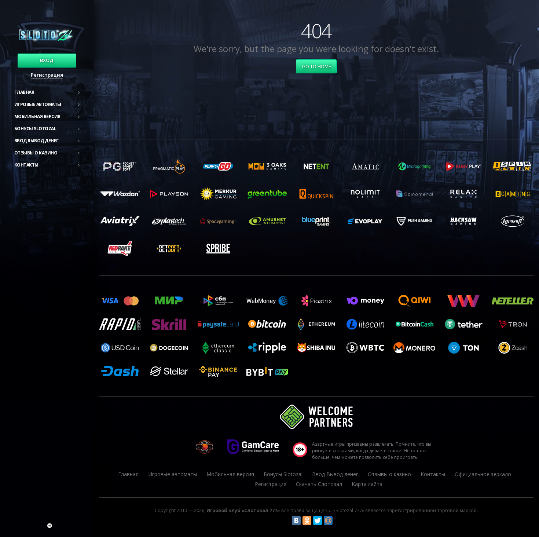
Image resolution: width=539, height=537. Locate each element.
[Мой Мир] (328, 520)
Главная (24, 92)
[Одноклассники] (306, 520)
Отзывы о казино (36, 153)
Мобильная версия (37, 116)
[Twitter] (317, 520)
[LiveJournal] (338, 520)
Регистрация (47, 75)
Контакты (26, 165)
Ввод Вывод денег (36, 141)
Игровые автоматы (37, 104)
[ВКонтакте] (296, 520)
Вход (47, 60)
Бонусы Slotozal (35, 128)
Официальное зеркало (483, 474)
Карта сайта (367, 484)
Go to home (316, 66)
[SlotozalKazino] (49, 525)
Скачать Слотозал (319, 484)
